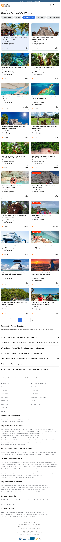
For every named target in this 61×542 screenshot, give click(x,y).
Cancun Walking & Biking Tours (24, 475)
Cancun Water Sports (38, 475)
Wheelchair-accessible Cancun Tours (10, 452)
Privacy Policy (23, 528)
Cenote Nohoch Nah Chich (33, 489)
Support (21, 524)
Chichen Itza (31, 485)
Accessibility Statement (36, 527)
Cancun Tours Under (48, 440)
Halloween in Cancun (17, 502)
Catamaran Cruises (35, 404)
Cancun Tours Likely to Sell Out (8, 444)
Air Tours (3, 386)
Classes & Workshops (36, 386)
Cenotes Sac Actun (36, 491)
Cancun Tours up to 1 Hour (7, 433)
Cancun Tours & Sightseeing (29, 473)
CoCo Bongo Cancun (20, 489)
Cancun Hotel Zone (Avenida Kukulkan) (10, 491)
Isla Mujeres (4, 485)
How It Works (27, 522)
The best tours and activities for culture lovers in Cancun (30, 512)
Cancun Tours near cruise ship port (27, 454)
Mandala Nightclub (25, 491)
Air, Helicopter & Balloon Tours (38, 383)
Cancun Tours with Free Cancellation (26, 431)
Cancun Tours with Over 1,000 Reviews (30, 437)
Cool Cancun (33, 531)
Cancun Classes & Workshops (28, 462)
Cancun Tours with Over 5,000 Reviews (31, 440)
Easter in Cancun (41, 502)
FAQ (29, 524)
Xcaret (12, 489)
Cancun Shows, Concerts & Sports (23, 471)
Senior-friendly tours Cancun (8, 512)
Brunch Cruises (4, 404)
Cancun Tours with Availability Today (10, 419)
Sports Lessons (35, 393)
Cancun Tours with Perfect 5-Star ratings (46, 431)
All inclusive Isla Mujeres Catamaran (12, 245)
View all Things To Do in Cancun (26, 477)
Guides (27, 378)
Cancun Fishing (37, 464)
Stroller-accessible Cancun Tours (48, 452)
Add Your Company (36, 524)
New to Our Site (21, 444)
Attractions (18, 378)
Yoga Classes (4, 397)
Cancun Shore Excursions (7, 471)
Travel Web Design (30, 534)
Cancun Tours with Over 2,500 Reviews (10, 440)
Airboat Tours (4, 400)
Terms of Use (31, 528)
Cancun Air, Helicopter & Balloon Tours (10, 462)
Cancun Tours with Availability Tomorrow (30, 419)
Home (2, 10)
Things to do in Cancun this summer (24, 514)
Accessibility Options (24, 527)
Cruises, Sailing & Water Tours (38, 397)
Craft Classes (34, 390)
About (25, 524)
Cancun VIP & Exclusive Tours (8, 475)
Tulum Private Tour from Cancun (41, 215)
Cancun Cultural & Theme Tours (8, 464)
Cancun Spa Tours (5, 473)
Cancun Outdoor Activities (7, 468)
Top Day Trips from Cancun (7, 514)
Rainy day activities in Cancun (41, 514)
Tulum (42, 489)
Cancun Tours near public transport (9, 454)
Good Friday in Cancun (6, 499)
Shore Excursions (25, 10)
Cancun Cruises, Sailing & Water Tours (45, 462)
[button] (30, 337)
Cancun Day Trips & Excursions (25, 464)
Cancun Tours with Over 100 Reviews (10, 435)
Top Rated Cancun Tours (7, 429)
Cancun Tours (18, 10)
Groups (33, 522)
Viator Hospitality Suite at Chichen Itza (17, 485)
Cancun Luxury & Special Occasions (27, 466)
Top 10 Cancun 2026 (33, 516)
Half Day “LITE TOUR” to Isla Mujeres (43, 245)
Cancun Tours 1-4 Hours (21, 433)
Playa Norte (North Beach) (41, 485)
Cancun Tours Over (35, 442)
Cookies (38, 528)
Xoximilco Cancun (5, 489)
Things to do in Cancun (9, 10)
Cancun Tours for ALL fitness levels (46, 454)
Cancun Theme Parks (16, 473)
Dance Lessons (4, 393)
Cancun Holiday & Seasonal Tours (9, 466)
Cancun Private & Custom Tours (22, 468)
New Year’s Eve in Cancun (40, 499)
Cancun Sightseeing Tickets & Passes (42, 471)
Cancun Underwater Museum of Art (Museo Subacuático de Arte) (17, 487)
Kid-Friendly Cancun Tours (20, 429)
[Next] (47, 320)
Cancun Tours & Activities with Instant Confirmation (40, 429)
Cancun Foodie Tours (6, 516)
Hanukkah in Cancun (6, 502)
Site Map (22, 534)
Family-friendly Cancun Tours (20, 516)
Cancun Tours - (7, 442)
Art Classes (4, 390)
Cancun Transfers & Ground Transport (47, 473)
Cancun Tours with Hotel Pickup (8, 431)
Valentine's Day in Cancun (7, 504)
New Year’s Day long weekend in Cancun (23, 499)
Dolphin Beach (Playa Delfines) (41, 487)
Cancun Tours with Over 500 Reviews (10, 437)
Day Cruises (4, 407)
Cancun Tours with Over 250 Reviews (29, 435)
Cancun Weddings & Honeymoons (9, 477)
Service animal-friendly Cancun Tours (29, 452)
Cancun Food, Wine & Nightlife (50, 464)
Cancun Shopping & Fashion (38, 468)
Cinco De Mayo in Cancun (30, 502)
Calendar (35, 378)
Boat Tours (33, 400)
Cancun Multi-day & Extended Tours (46, 466)
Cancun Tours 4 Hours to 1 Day (35, 433)
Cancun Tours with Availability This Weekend (12, 421)
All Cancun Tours (5, 383)
